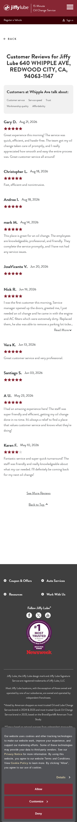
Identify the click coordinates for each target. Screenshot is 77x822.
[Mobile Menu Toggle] (70, 7)
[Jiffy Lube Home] (16, 8)
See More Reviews (38, 493)
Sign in (69, 20)
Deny (38, 813)
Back (10, 39)
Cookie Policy (19, 762)
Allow (38, 789)
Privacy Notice (13, 754)
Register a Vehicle (13, 20)
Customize (36, 801)
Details (61, 777)
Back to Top (37, 504)
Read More (61, 330)
